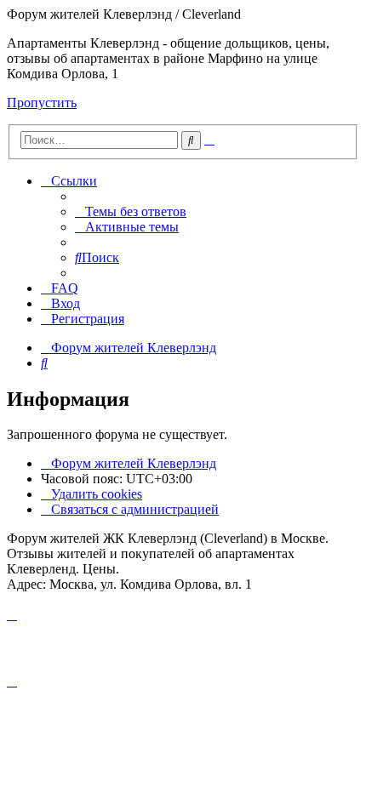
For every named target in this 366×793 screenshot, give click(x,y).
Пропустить (42, 102)
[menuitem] (130, 211)
